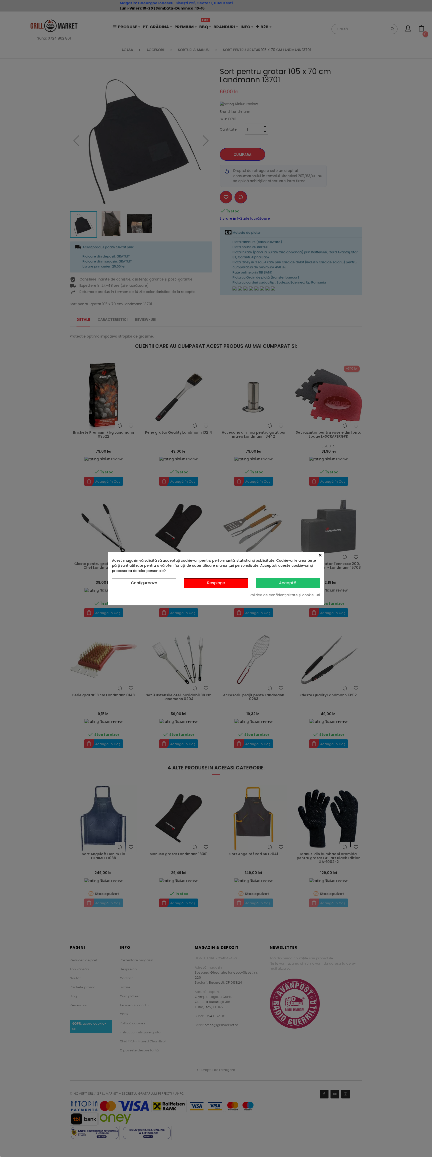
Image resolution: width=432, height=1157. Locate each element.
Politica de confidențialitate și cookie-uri (285, 595)
